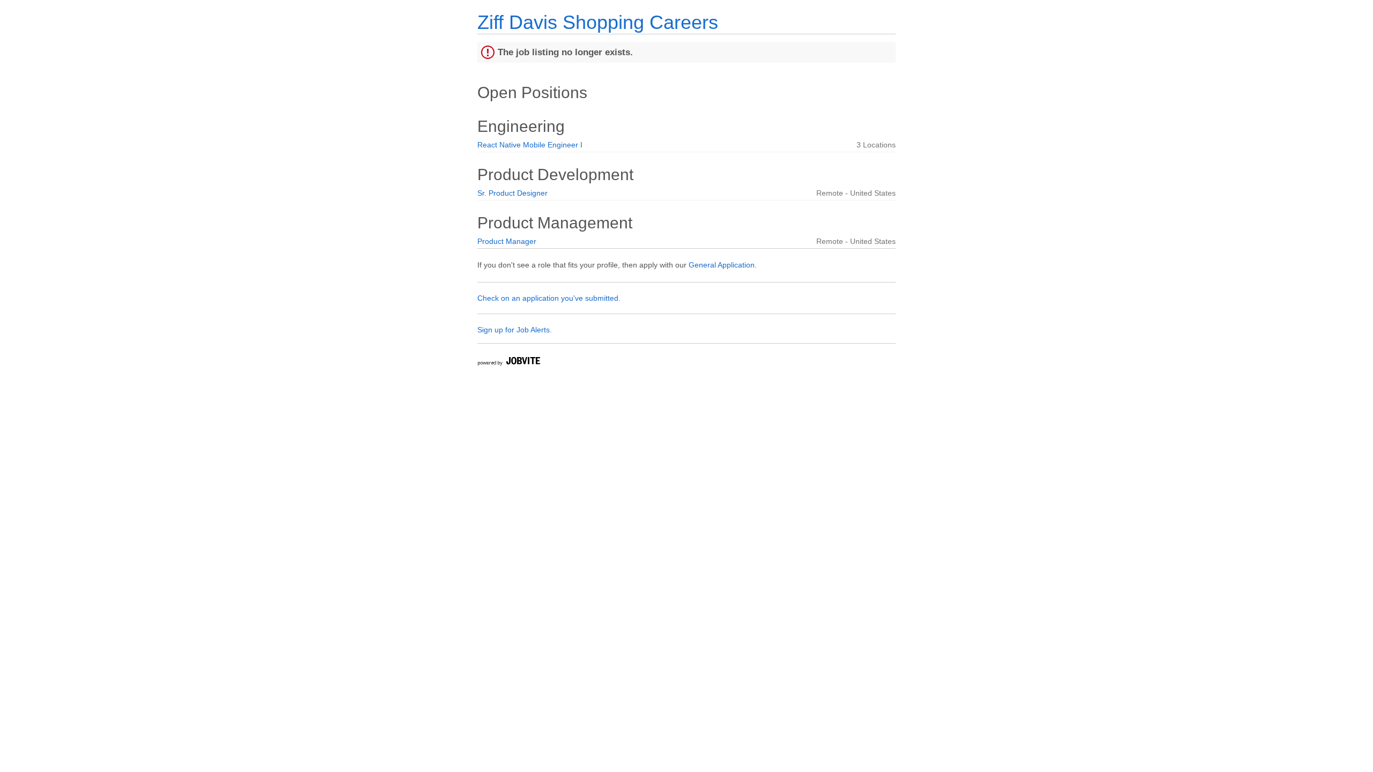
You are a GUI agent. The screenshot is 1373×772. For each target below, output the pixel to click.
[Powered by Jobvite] (508, 363)
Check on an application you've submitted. (549, 298)
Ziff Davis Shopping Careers (597, 22)
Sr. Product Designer (512, 193)
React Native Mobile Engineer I (529, 144)
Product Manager (506, 241)
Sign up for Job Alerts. (514, 329)
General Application (722, 265)
